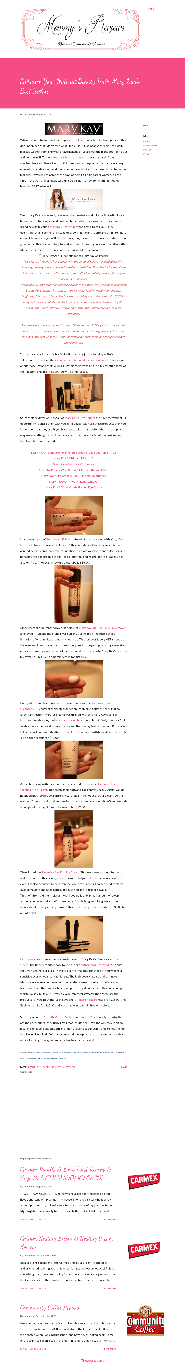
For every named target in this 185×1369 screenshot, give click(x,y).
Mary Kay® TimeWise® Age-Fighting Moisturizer (73, 475)
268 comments (37, 1219)
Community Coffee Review (49, 1307)
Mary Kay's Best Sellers (80, 417)
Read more (110, 1219)
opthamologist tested (95, 964)
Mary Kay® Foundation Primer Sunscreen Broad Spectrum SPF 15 (73, 452)
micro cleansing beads (70, 720)
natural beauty (64, 157)
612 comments (37, 1349)
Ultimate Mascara (85, 999)
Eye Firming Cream (86, 907)
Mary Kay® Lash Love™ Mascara (74, 464)
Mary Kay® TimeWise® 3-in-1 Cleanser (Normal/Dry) (74, 470)
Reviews (146, 154)
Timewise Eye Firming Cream (60, 872)
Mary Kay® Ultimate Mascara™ (74, 458)
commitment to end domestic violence (82, 360)
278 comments (37, 1288)
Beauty (146, 141)
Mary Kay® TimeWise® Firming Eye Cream (74, 487)
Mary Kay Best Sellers (64, 226)
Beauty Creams (150, 145)
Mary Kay (26, 1058)
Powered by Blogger (94, 1360)
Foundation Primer (59, 539)
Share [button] (146, 125)
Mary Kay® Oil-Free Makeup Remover (74, 481)
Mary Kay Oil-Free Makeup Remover (102, 627)
